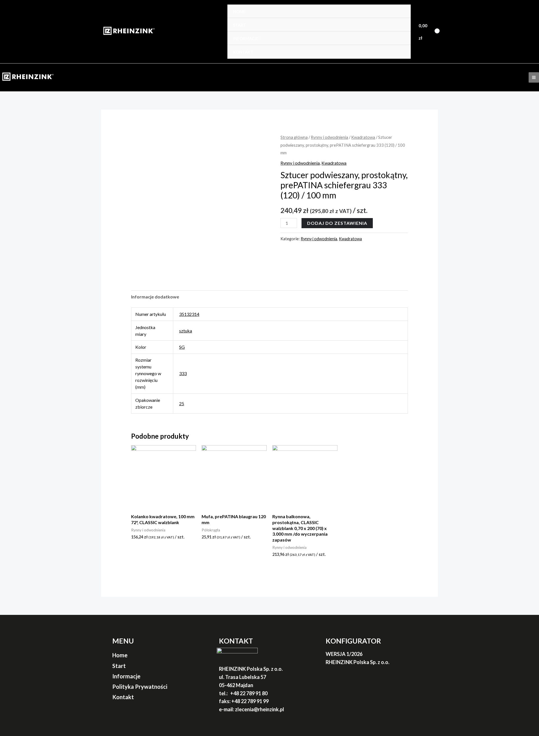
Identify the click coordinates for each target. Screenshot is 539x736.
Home (239, 11)
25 (181, 403)
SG (182, 347)
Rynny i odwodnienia (329, 137)
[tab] (155, 296)
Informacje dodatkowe (155, 296)
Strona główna (294, 137)
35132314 (189, 314)
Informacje (246, 38)
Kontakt (243, 52)
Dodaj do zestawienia (337, 223)
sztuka (185, 330)
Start (239, 25)
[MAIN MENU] (534, 77)
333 (183, 373)
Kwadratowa (363, 137)
